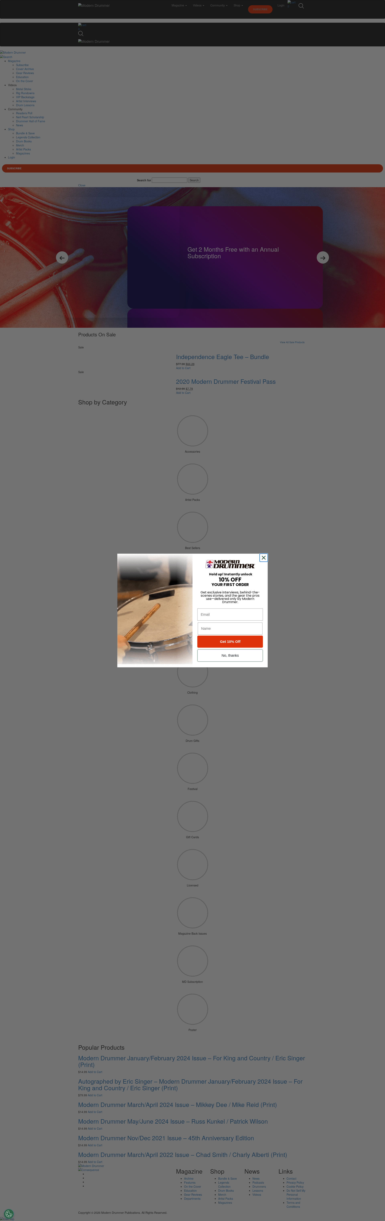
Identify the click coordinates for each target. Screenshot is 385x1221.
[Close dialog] (264, 558)
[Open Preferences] (9, 1214)
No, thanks (230, 655)
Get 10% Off (230, 642)
